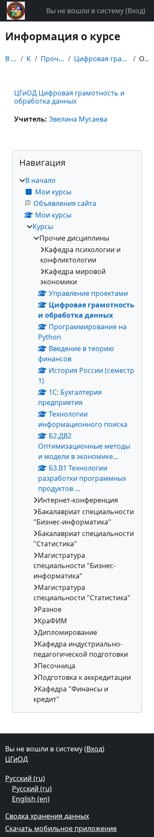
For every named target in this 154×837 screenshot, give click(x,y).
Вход (135, 10)
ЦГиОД (16, 759)
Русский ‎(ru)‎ (25, 778)
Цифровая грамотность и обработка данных (102, 58)
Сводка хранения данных (47, 816)
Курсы (29, 58)
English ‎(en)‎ (31, 799)
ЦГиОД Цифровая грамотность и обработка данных (69, 97)
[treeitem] (77, 439)
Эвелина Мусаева (78, 119)
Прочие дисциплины (53, 58)
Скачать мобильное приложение (61, 828)
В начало (11, 58)
